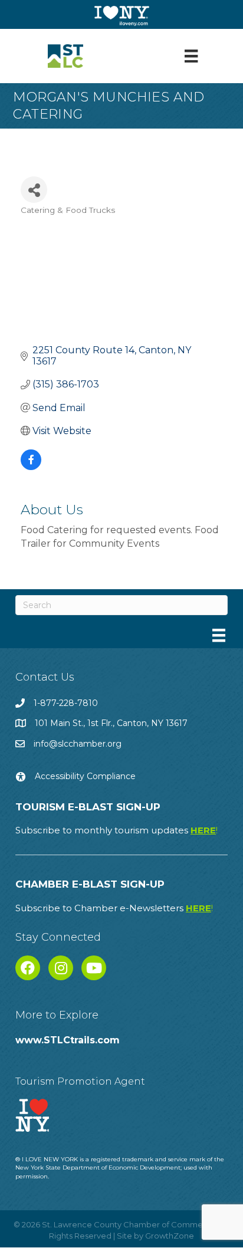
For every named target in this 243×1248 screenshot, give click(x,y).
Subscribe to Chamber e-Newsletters (114, 908)
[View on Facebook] (31, 466)
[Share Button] (34, 189)
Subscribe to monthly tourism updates (116, 830)
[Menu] (191, 56)
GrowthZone (169, 1235)
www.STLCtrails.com (67, 1040)
